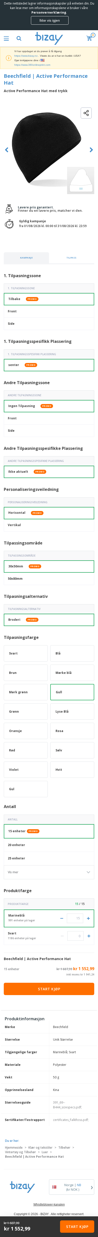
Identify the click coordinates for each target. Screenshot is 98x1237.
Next (91, 150)
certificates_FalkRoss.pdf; (71, 1120)
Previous (7, 150)
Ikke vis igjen (49, 20)
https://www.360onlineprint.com (32, 64)
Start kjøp (49, 989)
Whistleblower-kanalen (49, 1204)
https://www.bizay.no (26, 55)
